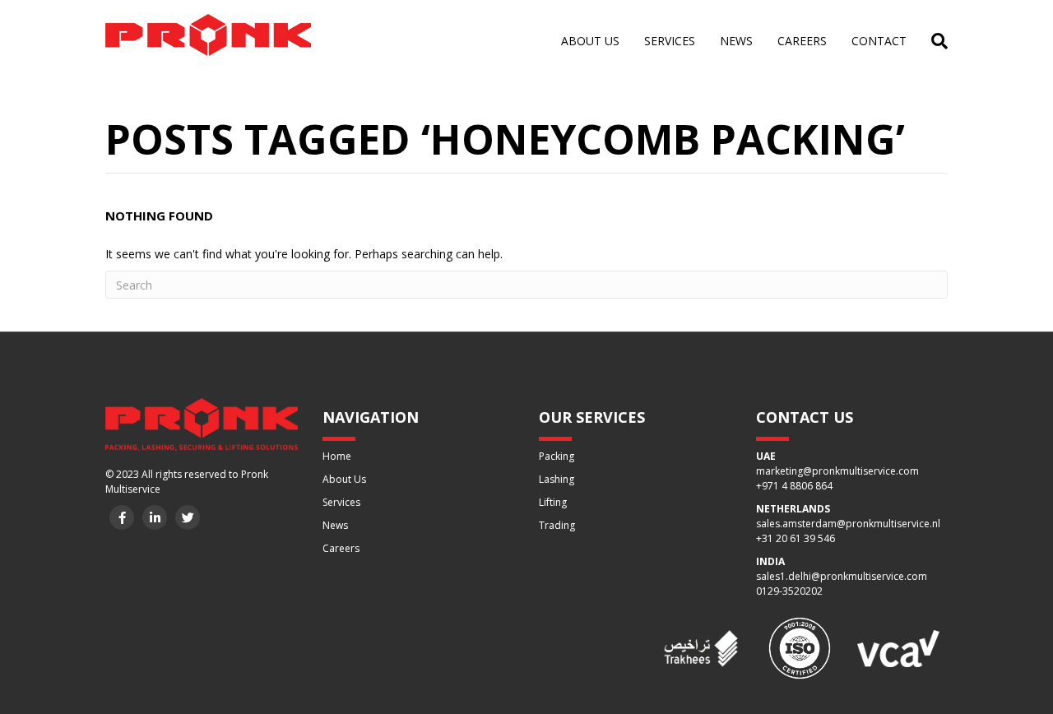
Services (669, 41)
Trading (557, 525)
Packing (556, 456)
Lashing (556, 479)
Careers (802, 41)
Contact (879, 41)
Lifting (553, 502)
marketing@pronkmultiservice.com (837, 471)
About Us (344, 479)
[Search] (933, 41)
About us (590, 41)
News (736, 41)
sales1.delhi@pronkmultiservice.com (841, 576)
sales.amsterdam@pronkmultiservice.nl (848, 524)
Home (336, 456)
